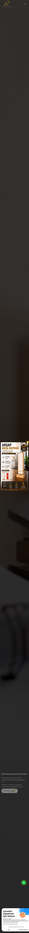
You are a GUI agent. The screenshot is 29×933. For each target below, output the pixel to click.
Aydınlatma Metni (13, 922)
